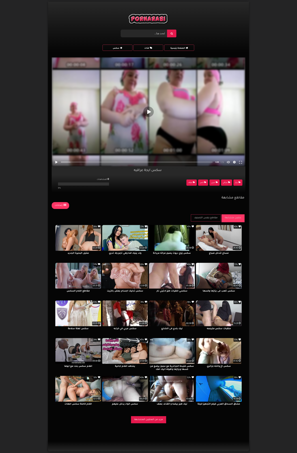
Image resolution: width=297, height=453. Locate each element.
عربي (213, 183)
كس (202, 183)
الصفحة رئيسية (177, 48)
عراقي (225, 183)
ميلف (190, 183)
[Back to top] (287, 444)
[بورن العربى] (148, 19)
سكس (116, 48)
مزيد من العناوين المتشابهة (148, 419)
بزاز (236, 183)
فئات (146, 48)
